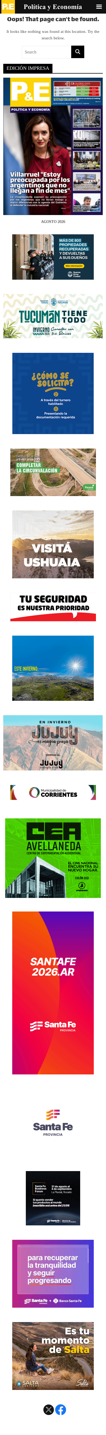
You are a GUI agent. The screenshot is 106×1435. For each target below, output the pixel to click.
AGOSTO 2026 (53, 222)
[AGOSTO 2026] (53, 212)
